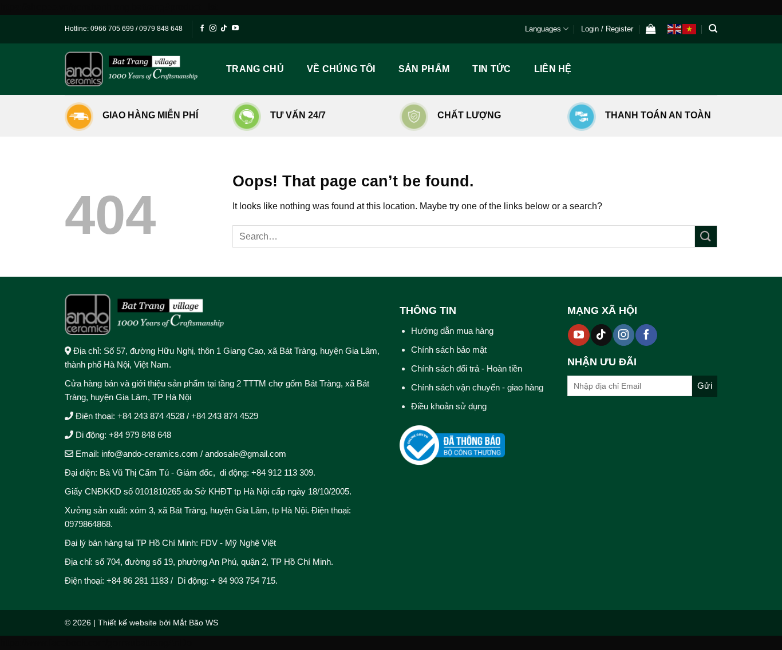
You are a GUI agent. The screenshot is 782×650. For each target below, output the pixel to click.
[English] (675, 29)
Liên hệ (553, 69)
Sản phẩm (424, 69)
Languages (543, 29)
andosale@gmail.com (244, 453)
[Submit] (706, 236)
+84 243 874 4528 (150, 416)
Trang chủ (255, 69)
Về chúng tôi (341, 69)
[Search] (713, 29)
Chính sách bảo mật (449, 349)
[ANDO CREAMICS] (131, 68)
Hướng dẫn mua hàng (452, 331)
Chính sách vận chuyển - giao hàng (477, 387)
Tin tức (491, 69)
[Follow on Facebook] (202, 29)
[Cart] (651, 29)
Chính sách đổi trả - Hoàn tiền (466, 368)
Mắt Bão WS (195, 622)
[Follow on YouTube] (235, 29)
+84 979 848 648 (140, 435)
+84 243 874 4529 (224, 416)
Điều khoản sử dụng (449, 406)
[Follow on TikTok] (223, 29)
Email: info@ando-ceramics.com (137, 453)
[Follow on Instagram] (213, 29)
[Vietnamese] (689, 29)
